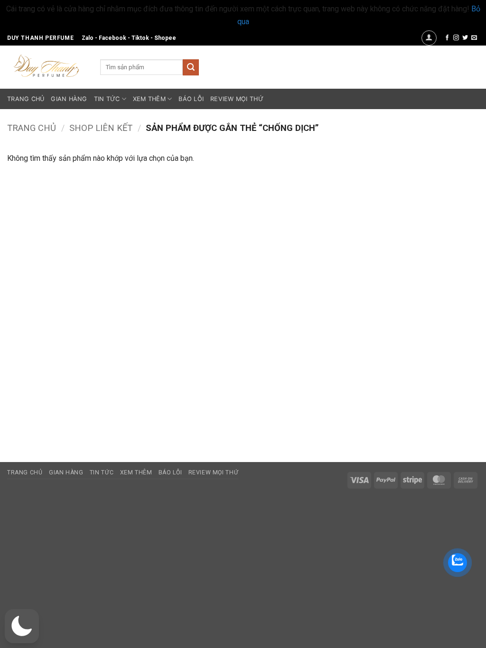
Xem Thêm (149, 98)
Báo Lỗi (191, 98)
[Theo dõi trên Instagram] (456, 38)
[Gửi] (191, 67)
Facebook (112, 38)
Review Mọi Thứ (236, 98)
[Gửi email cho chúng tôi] (474, 38)
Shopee (165, 38)
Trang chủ (31, 128)
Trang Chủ (25, 98)
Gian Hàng (69, 98)
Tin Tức (107, 98)
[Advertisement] (419, 294)
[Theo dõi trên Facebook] (447, 38)
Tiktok (140, 38)
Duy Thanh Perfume (40, 38)
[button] (429, 38)
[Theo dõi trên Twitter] (465, 38)
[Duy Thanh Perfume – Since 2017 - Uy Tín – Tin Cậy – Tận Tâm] (46, 65)
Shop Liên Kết (100, 128)
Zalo (87, 38)
